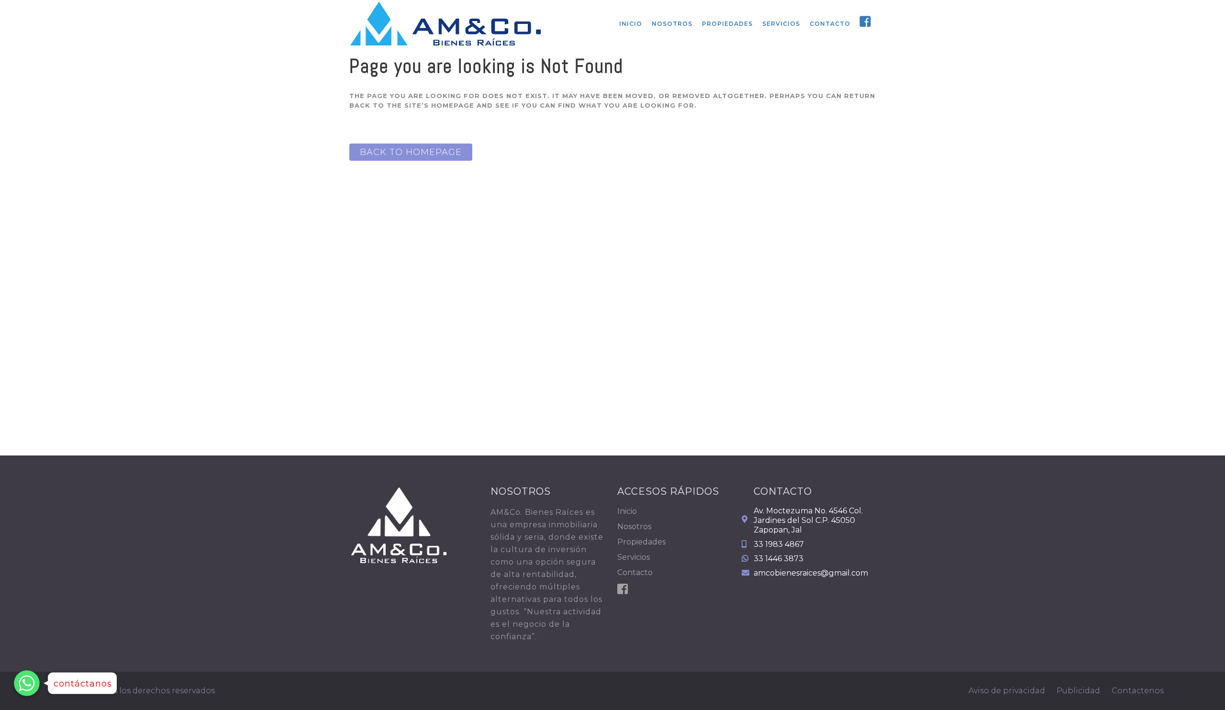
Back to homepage (411, 152)
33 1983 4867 (779, 544)
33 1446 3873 (778, 558)
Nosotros (634, 526)
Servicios (633, 557)
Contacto (635, 572)
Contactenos (1138, 690)
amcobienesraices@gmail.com (811, 572)
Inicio (627, 511)
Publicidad (1078, 690)
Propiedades (641, 541)
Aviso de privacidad (1007, 690)
